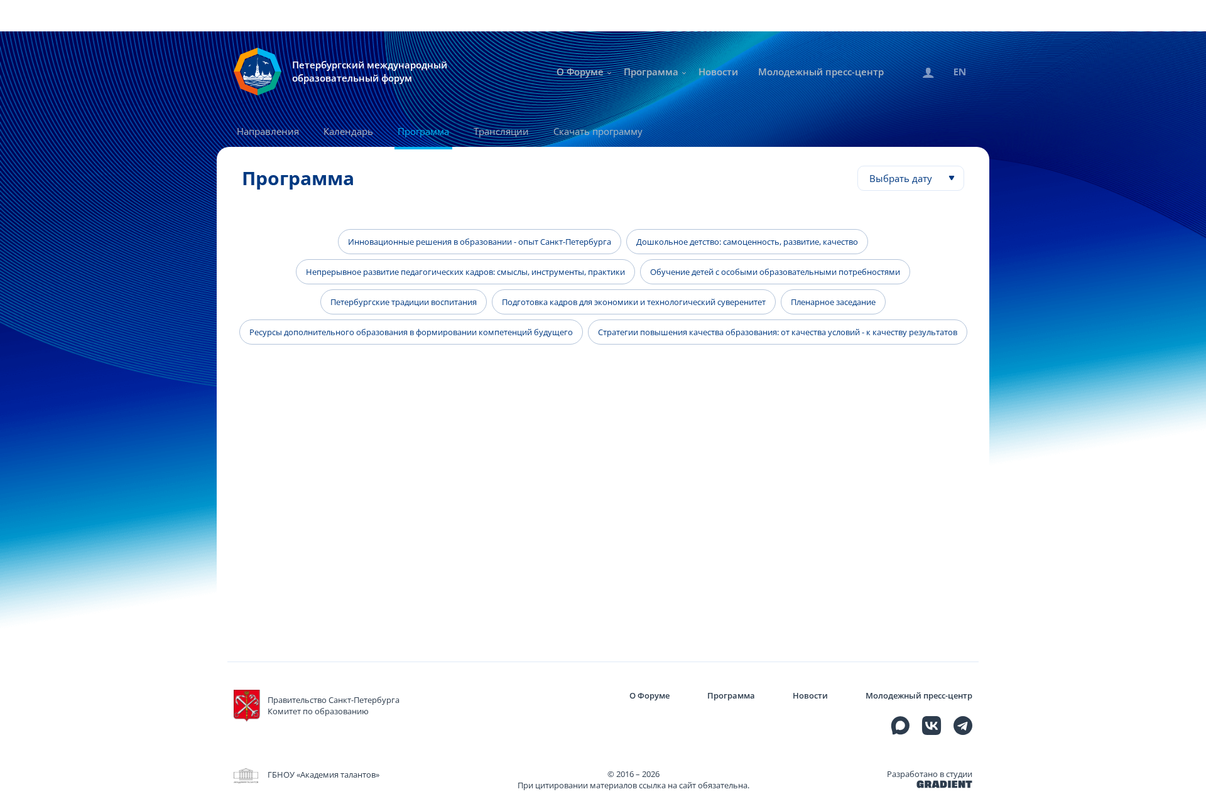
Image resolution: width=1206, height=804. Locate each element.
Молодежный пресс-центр (821, 71)
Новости (718, 71)
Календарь (348, 131)
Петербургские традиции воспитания (403, 302)
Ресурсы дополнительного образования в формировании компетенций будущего (411, 332)
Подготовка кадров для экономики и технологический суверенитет (634, 302)
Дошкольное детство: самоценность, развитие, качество (747, 241)
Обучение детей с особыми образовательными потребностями (775, 271)
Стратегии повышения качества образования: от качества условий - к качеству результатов (777, 332)
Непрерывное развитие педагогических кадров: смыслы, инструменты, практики (465, 271)
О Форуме (580, 71)
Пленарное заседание (833, 302)
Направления (268, 131)
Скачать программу (598, 131)
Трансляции (501, 131)
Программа (651, 71)
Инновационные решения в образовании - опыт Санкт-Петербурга (479, 241)
